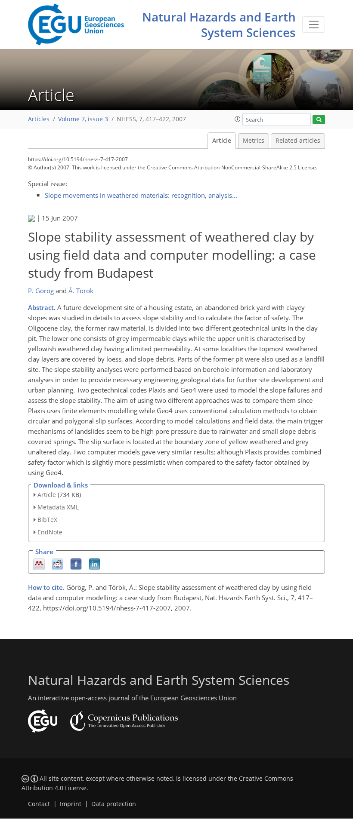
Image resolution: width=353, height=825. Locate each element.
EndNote (49, 532)
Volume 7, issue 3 (83, 119)
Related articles (298, 140)
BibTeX (47, 519)
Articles (39, 119)
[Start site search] (319, 120)
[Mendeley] (39, 563)
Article (221, 140)
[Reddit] (57, 563)
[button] (238, 119)
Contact (39, 804)
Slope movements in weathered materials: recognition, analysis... (141, 195)
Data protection (113, 804)
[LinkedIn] (94, 563)
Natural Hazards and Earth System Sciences (219, 24)
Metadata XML (58, 507)
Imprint (70, 804)
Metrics (253, 140)
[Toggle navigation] (313, 24)
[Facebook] (76, 563)
